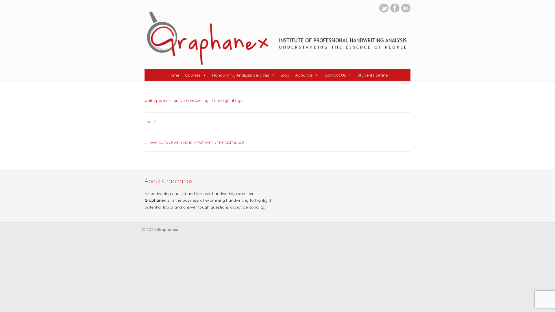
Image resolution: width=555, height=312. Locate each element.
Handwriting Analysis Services (240, 75)
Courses (193, 75)
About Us (304, 75)
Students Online (373, 75)
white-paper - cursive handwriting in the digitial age (194, 100)
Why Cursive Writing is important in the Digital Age (197, 142)
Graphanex (277, 38)
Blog (285, 75)
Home (173, 75)
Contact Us (335, 75)
